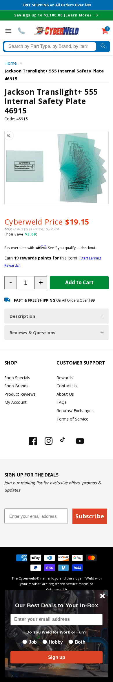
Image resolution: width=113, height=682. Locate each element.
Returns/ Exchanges (75, 410)
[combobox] (50, 46)
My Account (15, 402)
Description (22, 316)
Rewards (65, 377)
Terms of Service (72, 419)
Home (10, 63)
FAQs (62, 402)
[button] (10, 282)
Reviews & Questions (32, 332)
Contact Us (67, 385)
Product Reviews (20, 394)
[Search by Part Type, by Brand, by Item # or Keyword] (103, 46)
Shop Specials (17, 377)
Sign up (56, 657)
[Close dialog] (103, 596)
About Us (65, 394)
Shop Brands (16, 385)
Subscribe (89, 516)
